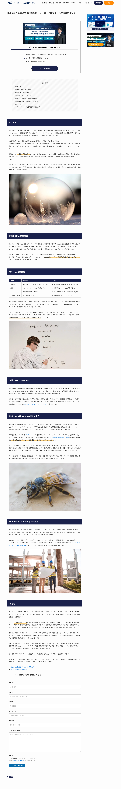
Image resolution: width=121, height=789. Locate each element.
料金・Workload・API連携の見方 (28, 98)
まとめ (19, 104)
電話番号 (12, 721)
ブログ (11, 776)
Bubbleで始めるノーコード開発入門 (35, 404)
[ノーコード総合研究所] (21, 2)
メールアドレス (14, 711)
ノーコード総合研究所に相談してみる (31, 107)
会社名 (11, 692)
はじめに (20, 86)
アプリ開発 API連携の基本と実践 (58, 437)
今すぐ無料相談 (45, 68)
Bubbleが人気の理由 (24, 89)
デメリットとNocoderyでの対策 (27, 101)
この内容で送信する (17, 765)
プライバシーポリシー (18, 760)
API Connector (30, 435)
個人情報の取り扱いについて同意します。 (24, 759)
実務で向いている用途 (24, 95)
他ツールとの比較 (23, 92)
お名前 (11, 683)
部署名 (11, 702)
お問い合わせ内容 (15, 730)
